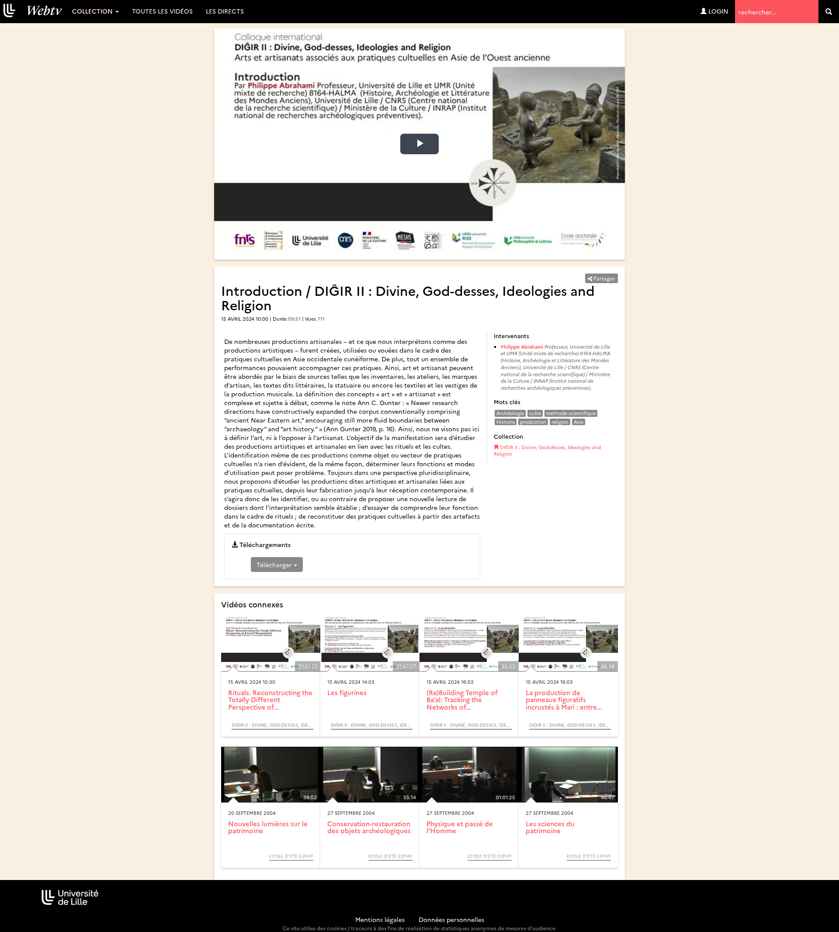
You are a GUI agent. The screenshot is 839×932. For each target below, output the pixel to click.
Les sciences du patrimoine (550, 827)
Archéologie (510, 413)
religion (560, 422)
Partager (603, 278)
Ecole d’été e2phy (291, 856)
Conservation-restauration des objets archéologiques (369, 827)
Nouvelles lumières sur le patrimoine (268, 827)
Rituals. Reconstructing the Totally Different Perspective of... (270, 699)
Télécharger (275, 564)
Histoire (505, 422)
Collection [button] (93, 11)
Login (717, 11)
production (533, 422)
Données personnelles (451, 919)
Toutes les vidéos (162, 11)
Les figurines (347, 692)
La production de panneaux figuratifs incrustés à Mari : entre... (564, 699)
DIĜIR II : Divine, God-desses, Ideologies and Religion (547, 450)
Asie (578, 422)
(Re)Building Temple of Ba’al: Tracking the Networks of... (462, 699)
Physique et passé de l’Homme (459, 827)
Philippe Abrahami (522, 346)
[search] (828, 11)
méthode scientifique (571, 413)
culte (535, 413)
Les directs (225, 11)
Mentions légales (380, 919)
